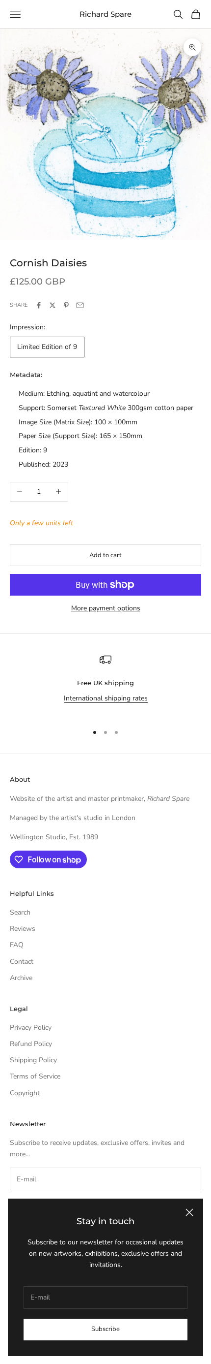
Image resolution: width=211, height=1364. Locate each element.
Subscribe (105, 1329)
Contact (21, 961)
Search (20, 912)
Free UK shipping (105, 683)
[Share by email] (80, 305)
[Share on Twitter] (52, 305)
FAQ (17, 945)
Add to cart (105, 555)
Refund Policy (31, 1043)
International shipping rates (106, 698)
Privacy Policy (31, 1027)
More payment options (105, 608)
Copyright (25, 1093)
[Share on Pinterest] (66, 305)
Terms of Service (35, 1076)
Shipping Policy (33, 1060)
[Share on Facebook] (39, 305)
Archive (21, 978)
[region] (105, 684)
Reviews (22, 928)
